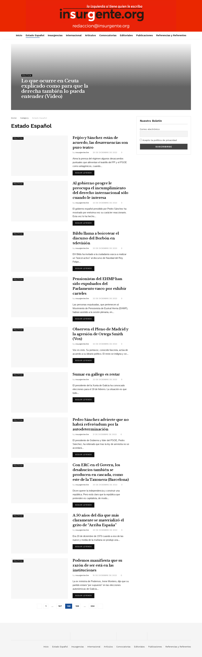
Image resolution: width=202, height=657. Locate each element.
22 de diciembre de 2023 (104, 298)
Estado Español (35, 35)
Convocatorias (107, 35)
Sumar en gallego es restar (96, 374)
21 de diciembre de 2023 (104, 434)
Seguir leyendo (83, 173)
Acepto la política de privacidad (159, 140)
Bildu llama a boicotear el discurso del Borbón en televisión (96, 238)
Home (14, 118)
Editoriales (126, 35)
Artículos (90, 35)
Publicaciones (144, 35)
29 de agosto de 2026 (52, 103)
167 (60, 606)
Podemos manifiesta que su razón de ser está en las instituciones (97, 565)
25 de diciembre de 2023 (104, 152)
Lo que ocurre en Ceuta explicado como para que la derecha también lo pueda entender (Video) (54, 88)
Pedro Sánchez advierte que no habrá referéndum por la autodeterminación (101, 425)
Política (26, 75)
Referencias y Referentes (171, 35)
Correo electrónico (150, 129)
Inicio (19, 35)
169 (77, 606)
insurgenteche (31, 103)
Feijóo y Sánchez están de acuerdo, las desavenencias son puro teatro (100, 143)
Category (24, 118)
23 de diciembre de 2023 (104, 203)
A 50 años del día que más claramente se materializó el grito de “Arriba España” (98, 520)
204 (93, 606)
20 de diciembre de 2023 (104, 485)
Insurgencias (55, 35)
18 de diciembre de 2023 (104, 575)
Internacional (74, 35)
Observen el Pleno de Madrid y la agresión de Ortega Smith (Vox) (100, 334)
